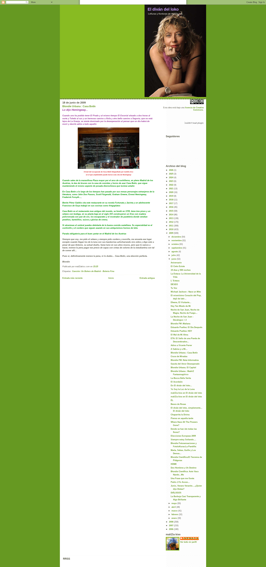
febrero (175, 514)
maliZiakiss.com (191, 538)
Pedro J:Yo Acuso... (180, 482)
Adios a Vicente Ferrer (181, 345)
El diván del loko (163, 9)
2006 (171, 529)
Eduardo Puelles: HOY (181, 331)
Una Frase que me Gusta (182, 478)
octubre (175, 244)
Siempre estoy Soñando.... (183, 439)
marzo (174, 511)
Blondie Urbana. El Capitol (183, 367)
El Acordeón (177, 382)
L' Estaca (175, 280)
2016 (171, 207)
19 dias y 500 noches (181, 270)
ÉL (172, 400)
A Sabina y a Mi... (179, 349)
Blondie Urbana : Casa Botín (79, 106)
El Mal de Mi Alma (179, 335)
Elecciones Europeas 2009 (183, 436)
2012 (171, 222)
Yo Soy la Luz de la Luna (183, 389)
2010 (171, 229)
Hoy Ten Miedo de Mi (181, 306)
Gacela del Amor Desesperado (185, 364)
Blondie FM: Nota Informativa (185, 360)
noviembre (176, 240)
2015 (171, 211)
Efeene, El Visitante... (181, 302)
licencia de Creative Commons (194, 108)
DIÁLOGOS (176, 493)
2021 (171, 188)
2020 (171, 192)
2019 (171, 196)
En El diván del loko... (181, 385)
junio (174, 259)
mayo (174, 503)
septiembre (177, 248)
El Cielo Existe (178, 266)
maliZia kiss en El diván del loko (186, 393)
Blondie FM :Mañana (180, 323)
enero (174, 518)
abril (173, 507)
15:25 (95, 266)
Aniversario (176, 262)
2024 (171, 177)
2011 (171, 226)
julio (173, 255)
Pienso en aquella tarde (182, 418)
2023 (171, 181)
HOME (174, 464)
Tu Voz (174, 288)
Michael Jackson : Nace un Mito (186, 292)
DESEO (174, 284)
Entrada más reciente (72, 278)
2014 (171, 214)
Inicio (111, 278)
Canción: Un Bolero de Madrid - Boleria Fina (93, 271)
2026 (171, 170)
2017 (171, 203)
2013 (171, 218)
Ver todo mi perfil (188, 542)
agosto (175, 251)
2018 (171, 199)
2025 (171, 174)
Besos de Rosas (178, 404)
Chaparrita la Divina (180, 414)
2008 (171, 522)
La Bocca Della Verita (181, 378)
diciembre (176, 237)
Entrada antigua (147, 278)
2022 (171, 185)
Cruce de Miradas (179, 356)
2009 (171, 233)
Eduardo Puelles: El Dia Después (186, 327)
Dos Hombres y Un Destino (183, 468)
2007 (171, 525)
